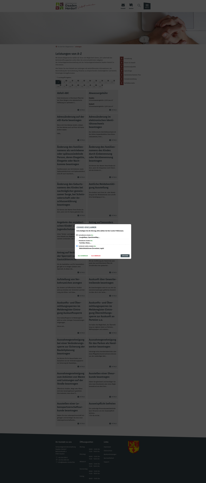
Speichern (125, 256)
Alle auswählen (83, 256)
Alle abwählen (95, 256)
